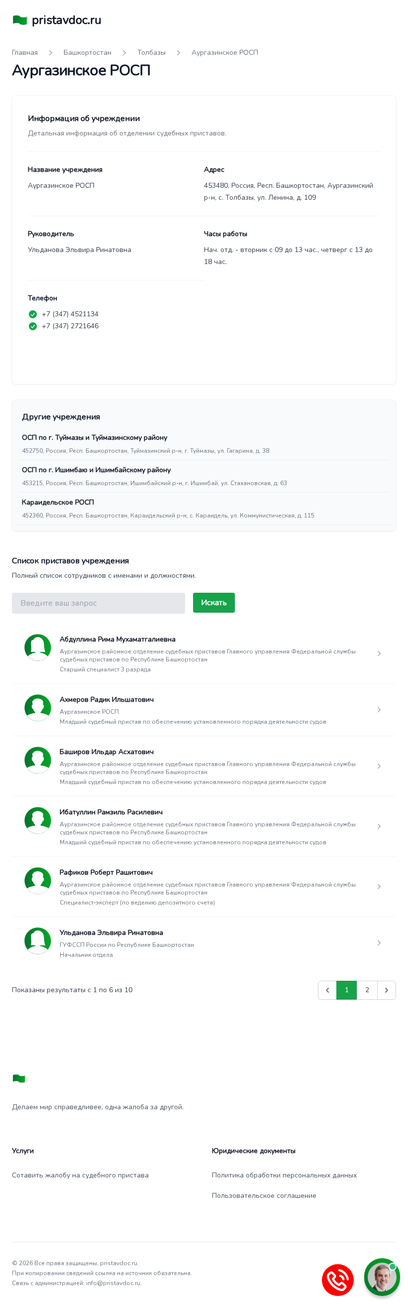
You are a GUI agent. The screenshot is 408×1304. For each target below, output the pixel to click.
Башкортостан (87, 52)
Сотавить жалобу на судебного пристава (80, 1175)
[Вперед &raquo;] (386, 990)
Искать (214, 602)
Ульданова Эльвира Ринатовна (111, 932)
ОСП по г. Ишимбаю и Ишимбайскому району (96, 470)
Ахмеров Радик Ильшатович (107, 699)
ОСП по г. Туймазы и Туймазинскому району (94, 437)
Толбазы (151, 52)
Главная (25, 52)
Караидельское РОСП (58, 502)
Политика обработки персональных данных (284, 1175)
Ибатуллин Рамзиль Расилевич (111, 812)
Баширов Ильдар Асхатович (107, 752)
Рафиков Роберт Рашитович (106, 872)
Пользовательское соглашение (264, 1195)
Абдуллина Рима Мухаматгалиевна (118, 639)
